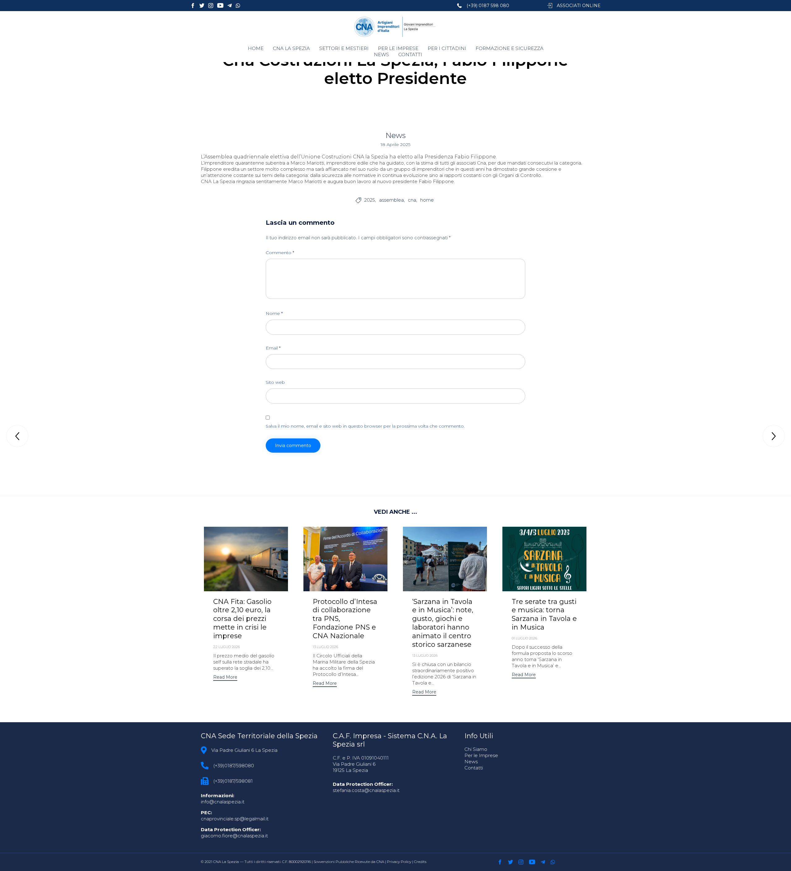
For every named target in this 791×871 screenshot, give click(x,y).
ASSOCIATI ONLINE (579, 5)
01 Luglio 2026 (524, 638)
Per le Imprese (481, 755)
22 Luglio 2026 (226, 647)
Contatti (473, 768)
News (396, 135)
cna (412, 200)
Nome (274, 313)
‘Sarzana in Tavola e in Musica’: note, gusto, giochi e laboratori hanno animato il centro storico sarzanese (442, 623)
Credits (420, 861)
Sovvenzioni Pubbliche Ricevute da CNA (349, 861)
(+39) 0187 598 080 (488, 5)
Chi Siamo (475, 749)
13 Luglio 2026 (325, 647)
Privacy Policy (399, 861)
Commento (280, 252)
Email (273, 348)
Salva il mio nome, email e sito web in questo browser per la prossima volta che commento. (365, 426)
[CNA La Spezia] (395, 26)
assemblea (391, 200)
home (427, 200)
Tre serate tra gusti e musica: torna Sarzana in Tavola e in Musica (544, 614)
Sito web (275, 382)
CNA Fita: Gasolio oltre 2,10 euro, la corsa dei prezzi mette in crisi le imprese (242, 618)
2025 (369, 200)
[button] (225, 678)
